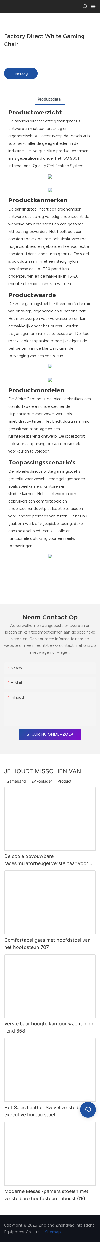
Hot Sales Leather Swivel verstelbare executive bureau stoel (45, 1111)
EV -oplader (41, 781)
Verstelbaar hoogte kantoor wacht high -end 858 (48, 1027)
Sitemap (52, 1231)
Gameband (16, 781)
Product (64, 781)
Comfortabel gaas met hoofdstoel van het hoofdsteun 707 (47, 943)
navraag (21, 73)
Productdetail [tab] (50, 99)
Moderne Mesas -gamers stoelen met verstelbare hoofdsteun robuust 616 (46, 1194)
